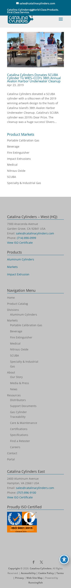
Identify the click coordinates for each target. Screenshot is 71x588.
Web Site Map (34, 578)
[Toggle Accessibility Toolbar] (64, 559)
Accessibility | (29, 573)
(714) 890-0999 (26, 238)
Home (11, 297)
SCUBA (11, 177)
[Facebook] (33, 562)
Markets (12, 267)
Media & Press (19, 383)
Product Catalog (17, 304)
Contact (12, 453)
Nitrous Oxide (16, 171)
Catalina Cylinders (40, 568)
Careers (15, 447)
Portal (11, 459)
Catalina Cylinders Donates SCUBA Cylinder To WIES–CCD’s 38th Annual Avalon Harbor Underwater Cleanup (34, 78)
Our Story (16, 377)
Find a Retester (20, 441)
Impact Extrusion (18, 274)
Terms (60, 573)
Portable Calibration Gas (23, 140)
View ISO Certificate (20, 242)
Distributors (18, 400)
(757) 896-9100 (26, 492)
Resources (14, 395)
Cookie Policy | (47, 573)
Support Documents (23, 406)
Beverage (13, 146)
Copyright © (15, 568)
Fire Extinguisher (18, 152)
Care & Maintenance (23, 423)
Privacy (19, 578)
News (13, 389)
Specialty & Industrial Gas (24, 183)
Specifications (19, 435)
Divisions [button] (13, 310)
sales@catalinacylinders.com (35, 233)
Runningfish (35, 582)
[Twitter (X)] (41, 562)
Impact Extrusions (19, 159)
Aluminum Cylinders (20, 259)
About (11, 372)
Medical (12, 164)
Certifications (18, 429)
